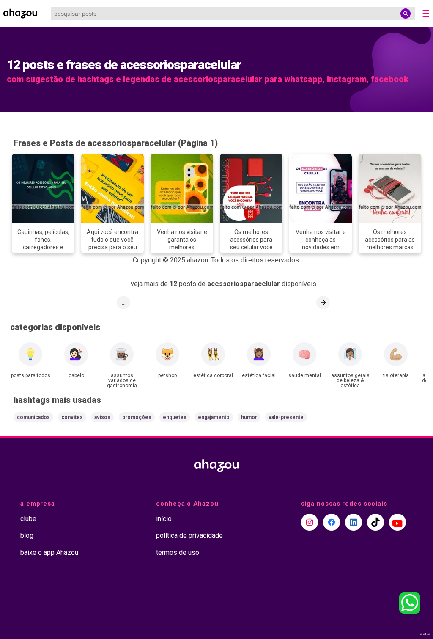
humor (249, 417)
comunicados (33, 417)
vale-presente (286, 417)
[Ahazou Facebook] (331, 522)
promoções (136, 417)
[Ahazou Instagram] (309, 522)
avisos (102, 417)
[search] (405, 13)
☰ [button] (426, 13)
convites (72, 417)
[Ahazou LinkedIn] (353, 522)
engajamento (214, 417)
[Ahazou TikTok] (375, 522)
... (124, 302)
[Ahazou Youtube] (397, 522)
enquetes (174, 417)
